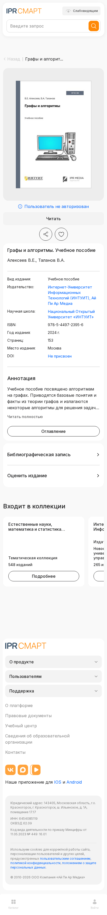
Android (74, 782)
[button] (53, 454)
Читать (53, 218)
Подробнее (44, 576)
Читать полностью (25, 416)
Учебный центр (21, 725)
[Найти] (94, 26)
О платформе (19, 705)
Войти (95, 907)
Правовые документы (28, 715)
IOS (57, 782)
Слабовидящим (85, 11)
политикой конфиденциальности (35, 863)
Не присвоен (60, 356)
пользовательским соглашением (65, 858)
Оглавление (53, 431)
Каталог (13, 907)
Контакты (15, 752)
